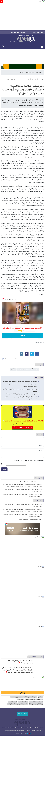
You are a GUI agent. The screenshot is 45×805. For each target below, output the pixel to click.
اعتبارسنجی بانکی (23, 702)
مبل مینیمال (39, 699)
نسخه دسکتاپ (22, 713)
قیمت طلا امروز (12, 702)
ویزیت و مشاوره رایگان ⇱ (23, 427)
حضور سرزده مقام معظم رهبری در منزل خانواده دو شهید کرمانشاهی (20, 381)
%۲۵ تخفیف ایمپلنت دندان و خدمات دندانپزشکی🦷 (22, 421)
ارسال (4, 469)
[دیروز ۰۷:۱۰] (38, 670)
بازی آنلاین (26, 697)
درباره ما (18, 32)
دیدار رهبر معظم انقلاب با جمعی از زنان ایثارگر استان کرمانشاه (21, 394)
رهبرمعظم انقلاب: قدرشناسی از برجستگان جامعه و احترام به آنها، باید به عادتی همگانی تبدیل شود (23, 90)
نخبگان (13, 369)
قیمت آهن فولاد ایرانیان (35, 702)
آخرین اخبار (38, 478)
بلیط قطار (40, 704)
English (34, 32)
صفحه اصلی (38, 72)
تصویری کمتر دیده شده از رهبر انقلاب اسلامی (30, 482)
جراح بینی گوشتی (30, 699)
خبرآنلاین (22, 38)
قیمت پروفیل (33, 704)
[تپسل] (2, 65)
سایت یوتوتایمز (23, 704)
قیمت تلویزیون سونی (16, 697)
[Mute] (7, 322)
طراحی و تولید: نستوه (21, 733)
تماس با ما (23, 32)
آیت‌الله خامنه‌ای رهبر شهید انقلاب (28, 369)
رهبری (22, 72)
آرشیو (12, 32)
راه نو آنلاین (33, 697)
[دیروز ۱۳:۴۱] (38, 663)
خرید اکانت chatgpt (13, 704)
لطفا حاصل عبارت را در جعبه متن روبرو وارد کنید (29, 461)
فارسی (42, 32)
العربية (38, 32)
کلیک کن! (22, 335)
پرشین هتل (20, 699)
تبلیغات (15, 32)
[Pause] (4, 322)
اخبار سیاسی (30, 72)
